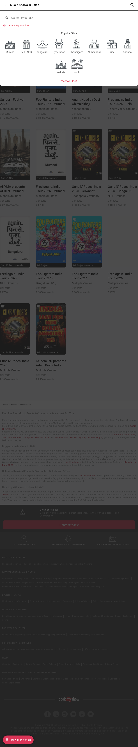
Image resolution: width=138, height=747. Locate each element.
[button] (5, 5)
